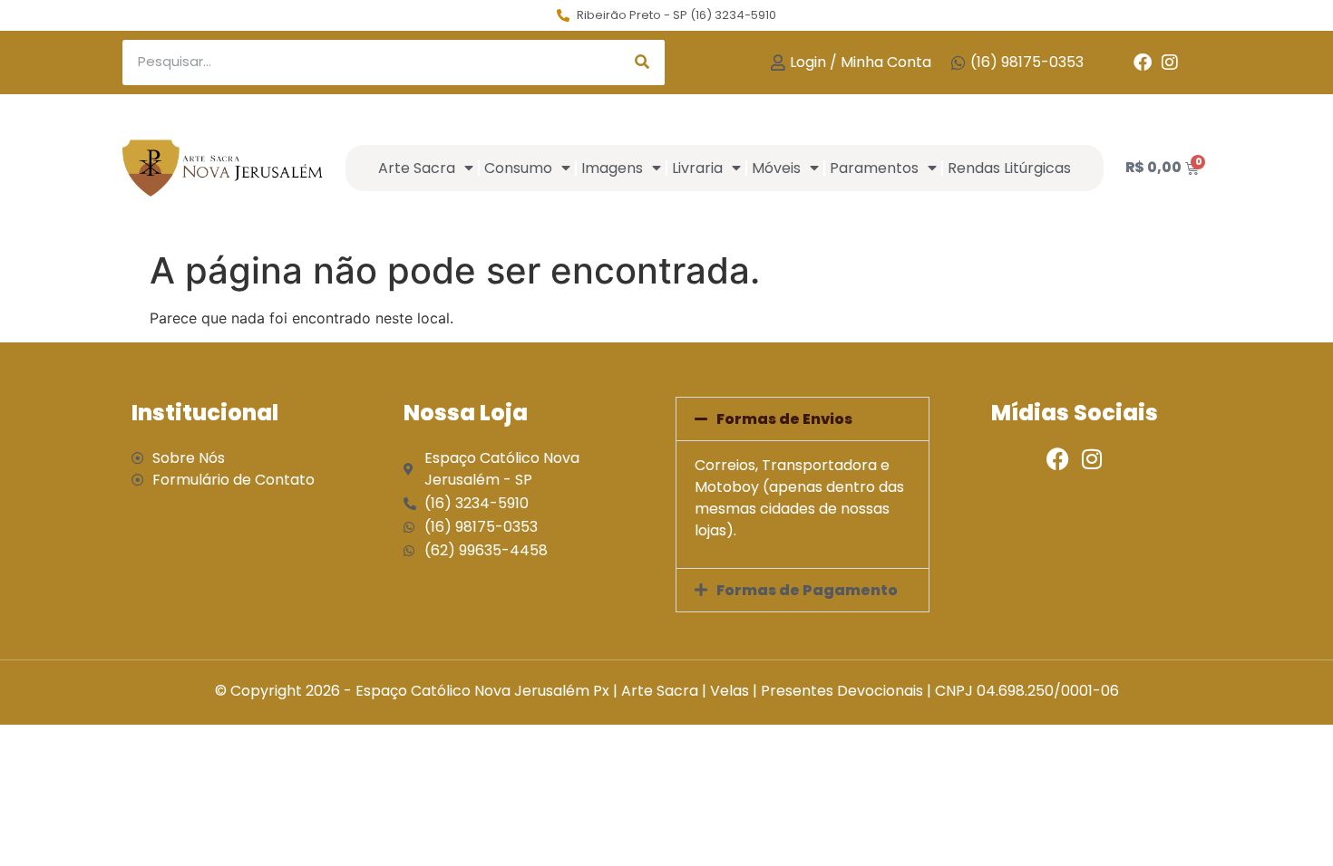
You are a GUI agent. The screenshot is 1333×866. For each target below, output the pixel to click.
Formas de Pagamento (807, 590)
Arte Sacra (416, 168)
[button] (802, 419)
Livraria (697, 168)
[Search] (642, 62)
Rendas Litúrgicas (1009, 168)
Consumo (518, 168)
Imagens (612, 168)
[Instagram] (1170, 62)
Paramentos (874, 168)
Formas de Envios (784, 419)
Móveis (776, 168)
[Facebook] (1143, 62)
